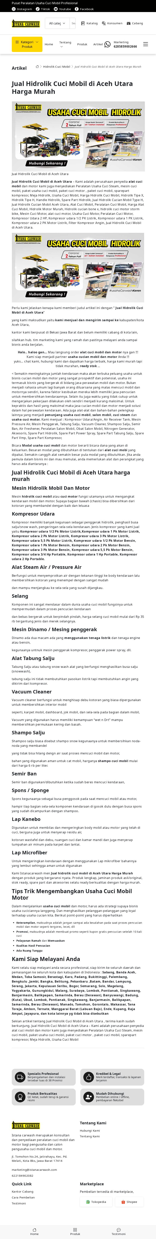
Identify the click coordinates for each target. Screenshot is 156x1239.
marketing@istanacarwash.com (34, 1170)
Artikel (98, 44)
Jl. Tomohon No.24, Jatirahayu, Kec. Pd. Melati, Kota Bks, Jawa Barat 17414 (39, 1159)
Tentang (65, 42)
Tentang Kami (90, 1136)
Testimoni (19, 1203)
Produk (82, 44)
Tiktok (45, 9)
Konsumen (114, 23)
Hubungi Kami (90, 1130)
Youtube (65, 9)
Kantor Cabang (22, 1191)
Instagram (24, 9)
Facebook (87, 9)
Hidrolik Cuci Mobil (56, 66)
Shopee (132, 1202)
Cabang (137, 23)
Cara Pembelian (23, 1197)
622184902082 (22, 1175)
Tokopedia (98, 1202)
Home (49, 44)
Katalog (92, 23)
